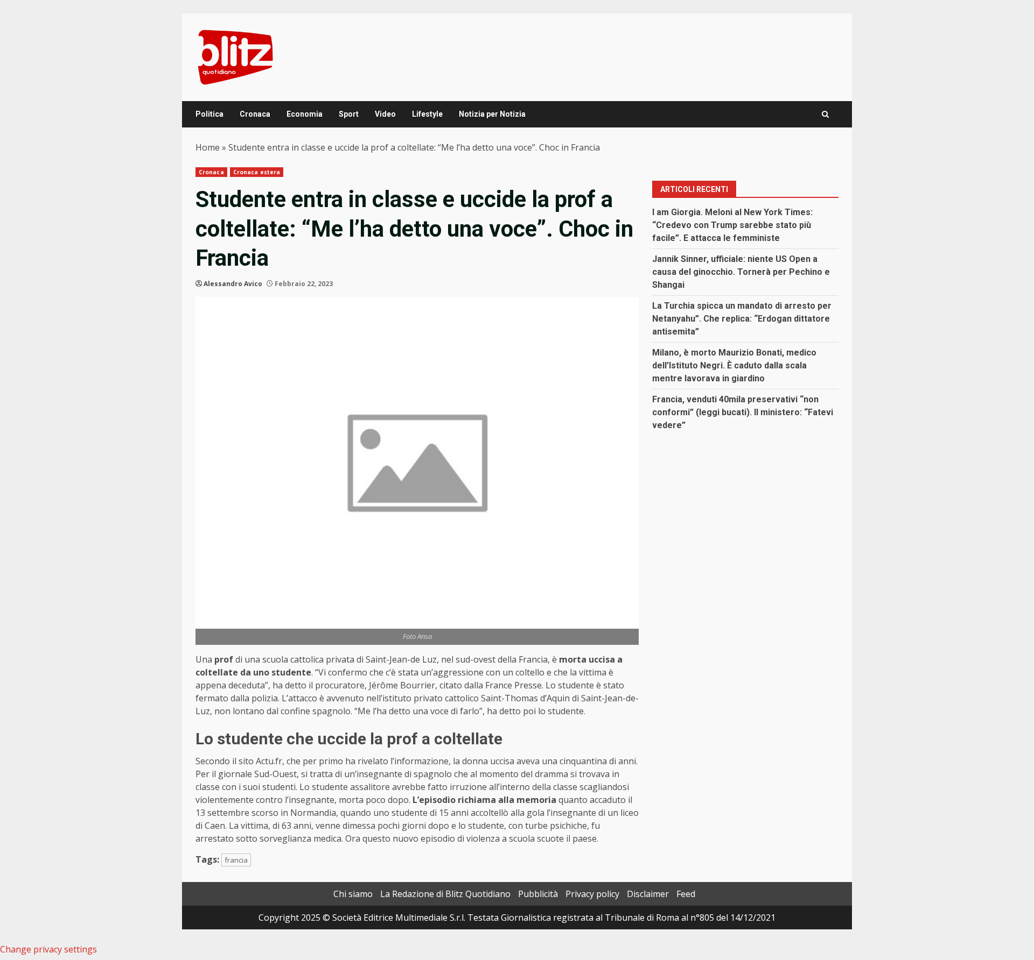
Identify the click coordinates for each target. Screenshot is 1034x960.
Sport (349, 114)
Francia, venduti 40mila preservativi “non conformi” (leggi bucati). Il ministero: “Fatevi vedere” (742, 412)
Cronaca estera (256, 172)
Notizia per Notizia (492, 114)
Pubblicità (538, 894)
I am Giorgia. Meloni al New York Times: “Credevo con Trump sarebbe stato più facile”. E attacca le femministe (732, 225)
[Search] (825, 114)
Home (207, 147)
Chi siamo (353, 894)
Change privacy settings (48, 949)
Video (385, 114)
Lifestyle (427, 114)
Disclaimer (648, 894)
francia (236, 860)
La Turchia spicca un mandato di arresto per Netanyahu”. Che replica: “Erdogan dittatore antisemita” (742, 319)
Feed (685, 894)
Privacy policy (592, 894)
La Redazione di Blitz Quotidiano (445, 894)
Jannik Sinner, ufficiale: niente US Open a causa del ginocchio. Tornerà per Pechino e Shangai (741, 272)
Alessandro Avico (233, 283)
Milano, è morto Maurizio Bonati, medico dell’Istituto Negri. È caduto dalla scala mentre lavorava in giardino (734, 365)
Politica (209, 114)
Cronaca (255, 114)
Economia (305, 114)
